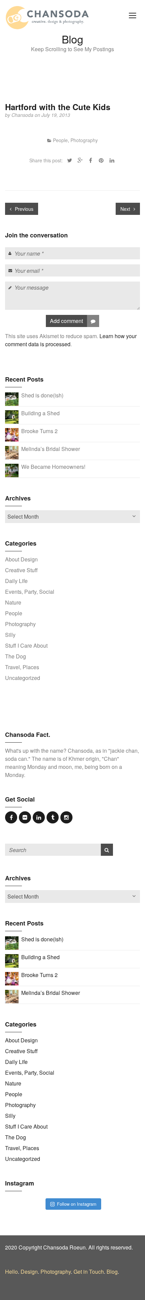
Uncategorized (22, 678)
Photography (84, 140)
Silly (10, 635)
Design (29, 1271)
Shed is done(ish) (42, 395)
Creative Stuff (21, 570)
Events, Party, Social (29, 591)
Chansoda (23, 114)
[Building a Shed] (12, 416)
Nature (13, 602)
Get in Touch (89, 1271)
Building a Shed (40, 413)
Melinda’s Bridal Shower (50, 449)
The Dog (15, 656)
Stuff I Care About (26, 645)
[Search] (106, 850)
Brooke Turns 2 (39, 431)
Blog (112, 1271)
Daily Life (16, 581)
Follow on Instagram (76, 1204)
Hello (11, 1271)
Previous (23, 208)
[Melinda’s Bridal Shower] (12, 452)
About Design (21, 559)
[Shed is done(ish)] (12, 398)
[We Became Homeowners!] (12, 470)
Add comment (66, 321)
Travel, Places (22, 667)
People (60, 140)
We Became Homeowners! (53, 466)
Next (126, 208)
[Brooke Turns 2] (12, 434)
